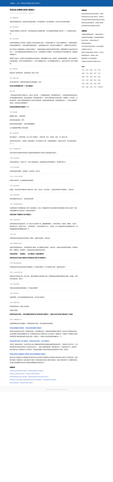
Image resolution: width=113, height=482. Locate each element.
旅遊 (99, 76)
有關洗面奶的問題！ (86, 43)
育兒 (83, 80)
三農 (91, 83)
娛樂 (83, 73)
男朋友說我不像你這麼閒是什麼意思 (90, 25)
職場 (91, 80)
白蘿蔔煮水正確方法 (86, 49)
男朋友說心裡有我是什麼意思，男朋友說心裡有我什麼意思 (25, 373)
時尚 (95, 73)
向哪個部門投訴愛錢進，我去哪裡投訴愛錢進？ (93, 37)
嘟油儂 (12, 3)
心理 (18, 3)
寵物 (99, 80)
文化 (95, 70)
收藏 (87, 83)
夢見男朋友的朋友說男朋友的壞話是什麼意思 (93, 19)
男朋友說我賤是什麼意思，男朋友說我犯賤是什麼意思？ (26, 328)
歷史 (95, 80)
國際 (99, 83)
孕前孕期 (100, 87)
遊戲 (83, 76)
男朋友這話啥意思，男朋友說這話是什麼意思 (21, 382)
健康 (91, 70)
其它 (95, 87)
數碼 (91, 73)
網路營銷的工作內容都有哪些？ (89, 58)
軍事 (83, 87)
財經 (95, 76)
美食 (87, 76)
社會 (83, 70)
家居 (91, 76)
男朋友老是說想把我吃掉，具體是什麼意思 (92, 22)
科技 (99, 70)
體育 (83, 83)
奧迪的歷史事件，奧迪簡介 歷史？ (90, 55)
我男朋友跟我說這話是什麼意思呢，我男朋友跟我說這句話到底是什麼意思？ (29, 376)
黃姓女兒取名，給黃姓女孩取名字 (90, 40)
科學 (87, 80)
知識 (91, 87)
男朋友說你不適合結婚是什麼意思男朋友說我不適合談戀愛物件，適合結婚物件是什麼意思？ (33, 379)
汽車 (99, 73)
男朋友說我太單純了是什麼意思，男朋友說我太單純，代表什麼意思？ (30, 341)
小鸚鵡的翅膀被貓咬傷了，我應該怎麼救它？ (93, 34)
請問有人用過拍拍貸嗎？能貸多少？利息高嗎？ (93, 52)
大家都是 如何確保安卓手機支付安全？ (91, 61)
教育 (87, 70)
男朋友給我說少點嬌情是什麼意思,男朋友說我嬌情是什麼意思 (27, 354)
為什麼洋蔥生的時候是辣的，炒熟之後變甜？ (93, 46)
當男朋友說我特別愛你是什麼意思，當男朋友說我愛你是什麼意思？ (27, 370)
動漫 (95, 83)
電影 (87, 87)
